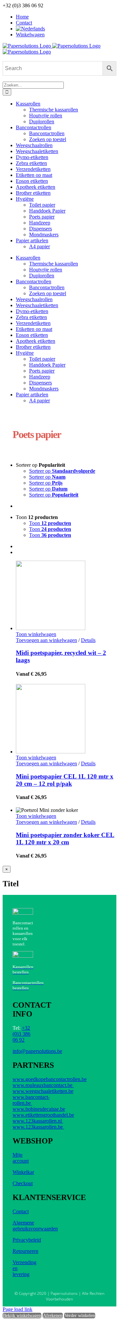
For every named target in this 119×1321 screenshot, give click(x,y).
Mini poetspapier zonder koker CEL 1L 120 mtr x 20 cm (65, 838)
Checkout (23, 1183)
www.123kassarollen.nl (38, 1121)
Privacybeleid (27, 1240)
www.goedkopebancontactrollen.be (50, 1079)
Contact (21, 1211)
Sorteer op (62, 471)
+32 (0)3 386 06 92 (21, 1034)
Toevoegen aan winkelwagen (46, 640)
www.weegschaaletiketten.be (43, 1091)
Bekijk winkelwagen (22, 1315)
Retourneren (25, 1251)
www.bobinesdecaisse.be (39, 1109)
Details (88, 640)
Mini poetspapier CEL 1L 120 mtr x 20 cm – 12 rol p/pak (64, 780)
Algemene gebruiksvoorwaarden (35, 1225)
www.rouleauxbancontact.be (43, 1085)
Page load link (17, 1309)
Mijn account (21, 1158)
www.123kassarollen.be (38, 1127)
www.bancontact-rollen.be (31, 1100)
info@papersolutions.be (37, 1051)
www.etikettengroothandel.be (43, 1115)
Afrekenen (52, 1315)
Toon (50, 523)
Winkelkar (23, 1172)
